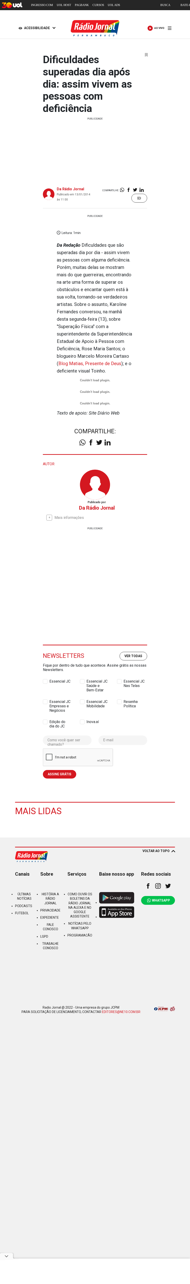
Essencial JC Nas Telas (134, 681)
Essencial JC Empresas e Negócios (59, 701)
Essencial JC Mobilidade (97, 701)
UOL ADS (114, 5)
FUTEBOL (22, 913)
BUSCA (165, 5)
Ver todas (133, 656)
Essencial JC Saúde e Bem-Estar (97, 681)
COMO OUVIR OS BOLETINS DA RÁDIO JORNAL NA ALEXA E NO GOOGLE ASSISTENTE (80, 905)
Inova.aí (92, 722)
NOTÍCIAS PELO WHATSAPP (79, 926)
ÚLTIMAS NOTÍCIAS (24, 896)
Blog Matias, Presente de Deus (89, 363)
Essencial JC (59, 681)
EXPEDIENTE (49, 917)
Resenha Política (131, 701)
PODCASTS (23, 906)
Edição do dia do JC (57, 722)
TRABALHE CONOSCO (50, 946)
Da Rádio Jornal (70, 189)
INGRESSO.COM (42, 5)
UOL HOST (64, 5)
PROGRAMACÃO (79, 935)
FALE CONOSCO (50, 927)
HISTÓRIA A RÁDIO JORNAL (50, 898)
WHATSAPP (161, 900)
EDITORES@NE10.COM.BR (121, 1012)
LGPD (44, 936)
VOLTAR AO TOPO (156, 851)
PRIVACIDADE (50, 910)
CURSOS (98, 5)
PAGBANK (82, 5)
